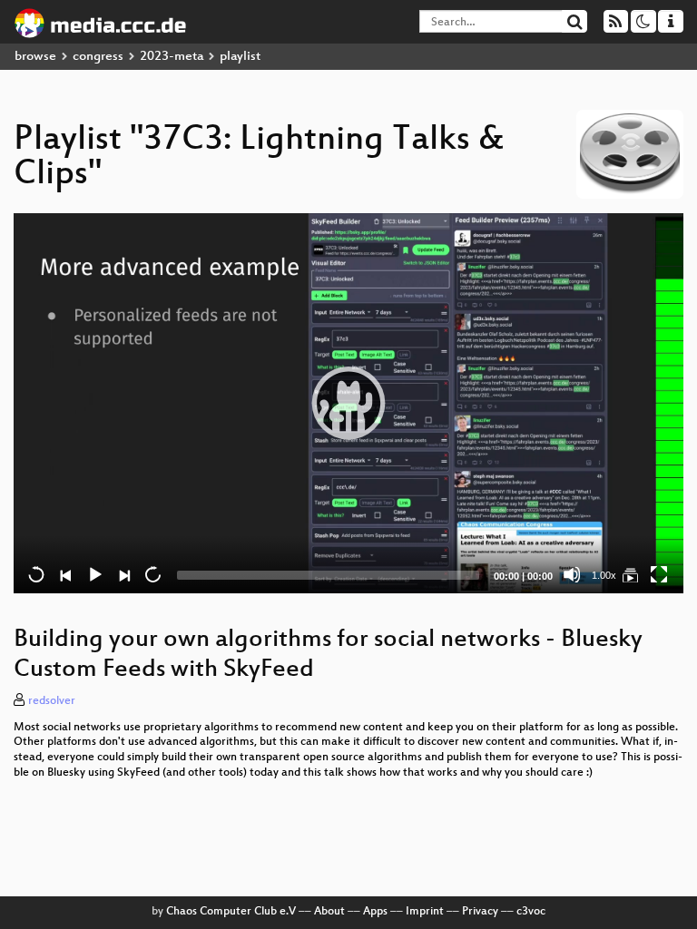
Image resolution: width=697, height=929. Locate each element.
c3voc (530, 911)
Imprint (425, 911)
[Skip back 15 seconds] (36, 574)
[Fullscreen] (659, 574)
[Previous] (65, 574)
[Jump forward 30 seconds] (152, 574)
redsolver (51, 701)
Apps (375, 911)
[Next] (123, 574)
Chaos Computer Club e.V (231, 911)
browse (35, 56)
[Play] (348, 402)
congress (98, 56)
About (329, 911)
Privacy (480, 911)
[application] (348, 403)
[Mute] (572, 574)
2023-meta (171, 56)
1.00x (604, 575)
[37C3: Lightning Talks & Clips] (630, 574)
